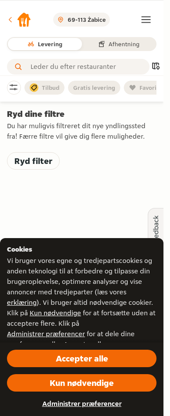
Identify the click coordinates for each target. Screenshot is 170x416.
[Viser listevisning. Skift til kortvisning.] (155, 67)
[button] (19, 20)
